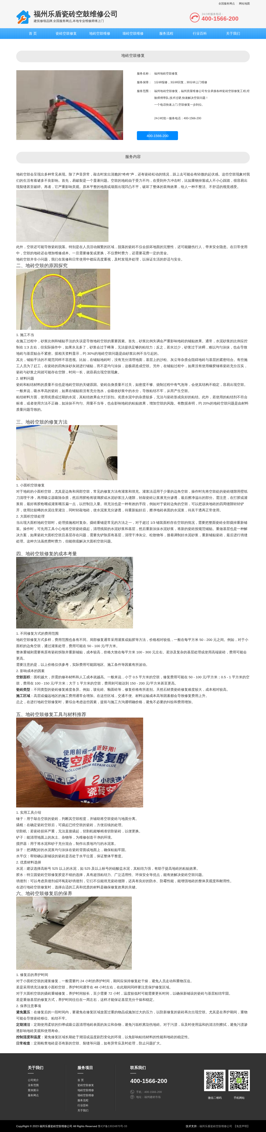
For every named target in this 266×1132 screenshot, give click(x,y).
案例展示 (33, 1090)
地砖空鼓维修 (99, 33)
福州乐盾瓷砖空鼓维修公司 (215, 1126)
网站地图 (244, 3)
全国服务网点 (226, 3)
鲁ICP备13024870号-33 (112, 1126)
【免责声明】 (241, 1126)
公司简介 (33, 1080)
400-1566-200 (157, 136)
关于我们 (233, 33)
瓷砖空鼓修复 (66, 33)
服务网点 (33, 1095)
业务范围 (33, 1085)
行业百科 (200, 33)
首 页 (33, 33)
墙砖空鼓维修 (133, 33)
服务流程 (166, 33)
